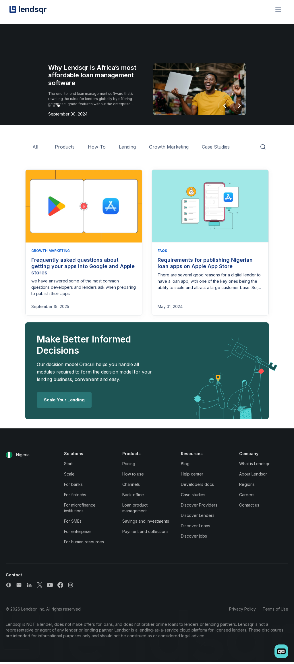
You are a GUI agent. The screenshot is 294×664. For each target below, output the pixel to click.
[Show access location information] (9, 454)
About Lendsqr (253, 473)
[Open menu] (278, 9)
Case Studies (216, 147)
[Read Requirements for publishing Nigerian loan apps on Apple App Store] (210, 206)
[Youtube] (50, 585)
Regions (247, 484)
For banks (73, 484)
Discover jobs (194, 536)
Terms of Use (275, 609)
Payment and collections (145, 531)
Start (68, 463)
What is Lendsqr (254, 463)
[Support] (8, 585)
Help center (192, 473)
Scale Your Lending (64, 400)
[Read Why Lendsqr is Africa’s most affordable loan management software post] (199, 90)
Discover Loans (195, 525)
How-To (97, 147)
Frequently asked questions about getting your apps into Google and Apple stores (83, 266)
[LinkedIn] (29, 585)
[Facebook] (60, 585)
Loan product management (135, 508)
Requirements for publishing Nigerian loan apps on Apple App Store (205, 263)
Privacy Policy (242, 609)
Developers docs (197, 484)
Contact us (249, 505)
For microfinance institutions (80, 508)
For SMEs (73, 521)
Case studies (193, 494)
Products (65, 147)
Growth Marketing (169, 147)
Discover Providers (199, 505)
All (35, 147)
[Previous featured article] (224, 105)
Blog (185, 463)
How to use (133, 473)
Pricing (128, 463)
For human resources (84, 541)
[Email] (19, 585)
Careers (246, 494)
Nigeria (23, 454)
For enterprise (77, 531)
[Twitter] (39, 585)
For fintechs (75, 494)
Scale (69, 473)
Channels (131, 484)
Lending (127, 147)
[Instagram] (71, 585)
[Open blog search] (263, 147)
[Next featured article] (239, 105)
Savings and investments (145, 521)
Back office (133, 494)
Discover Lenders (197, 515)
